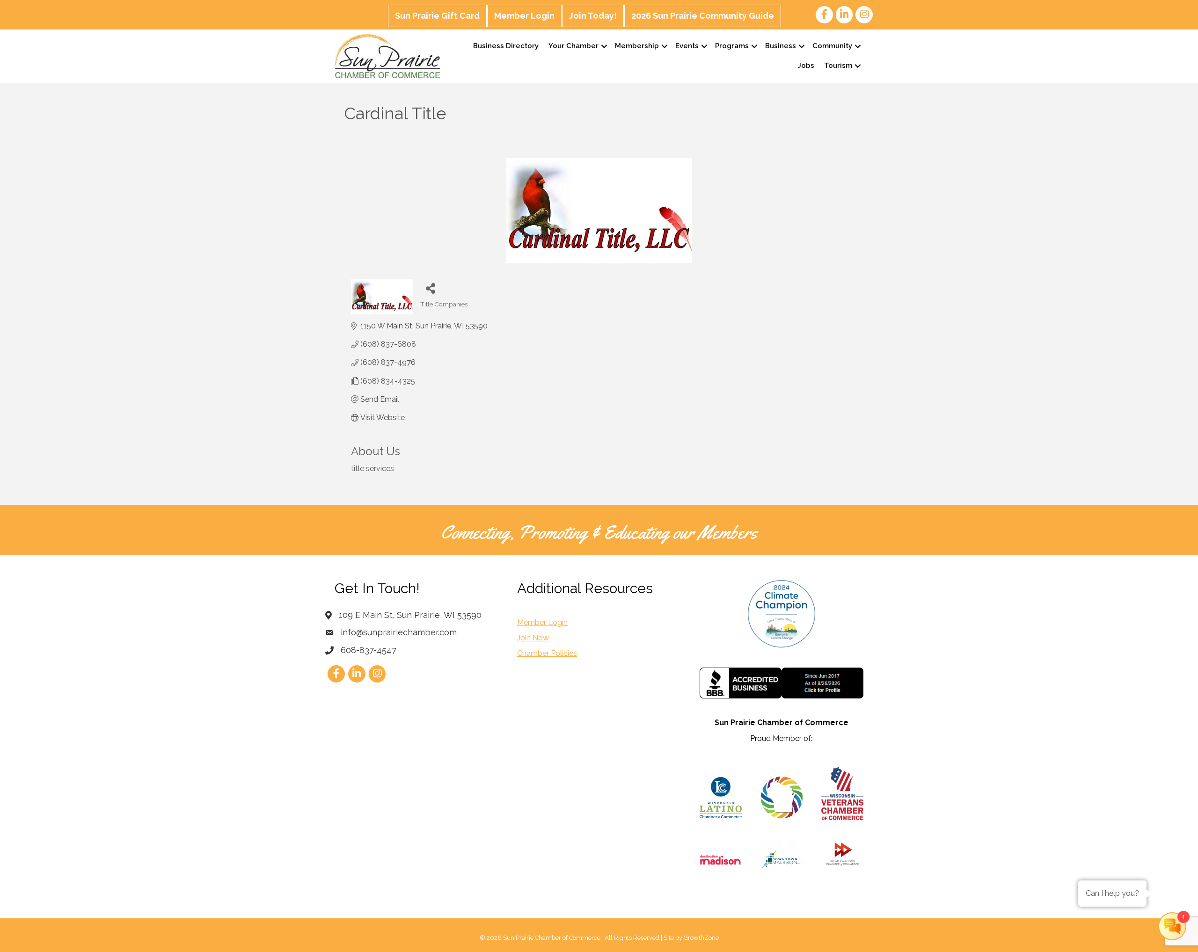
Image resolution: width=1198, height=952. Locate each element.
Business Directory (506, 46)
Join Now (533, 637)
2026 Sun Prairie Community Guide (702, 16)
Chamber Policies (547, 653)
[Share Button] (430, 287)
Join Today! (593, 16)
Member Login (524, 16)
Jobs (805, 65)
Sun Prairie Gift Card (437, 16)
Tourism (838, 65)
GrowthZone (701, 937)
